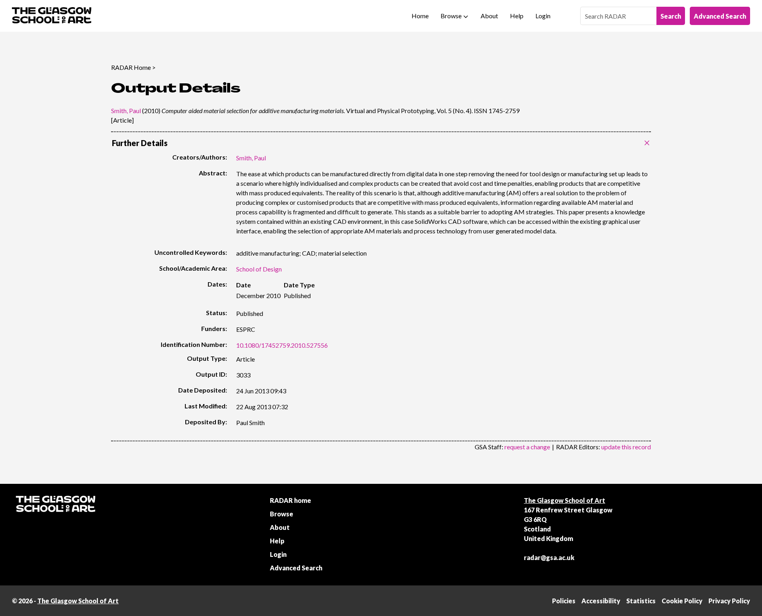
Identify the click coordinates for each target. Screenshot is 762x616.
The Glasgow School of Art (564, 500)
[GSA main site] (51, 16)
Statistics (641, 600)
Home (420, 15)
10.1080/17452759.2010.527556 (282, 345)
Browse (451, 15)
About (489, 15)
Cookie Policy (682, 600)
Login (542, 15)
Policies (563, 600)
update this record (626, 446)
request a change (527, 446)
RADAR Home (131, 67)
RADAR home (290, 500)
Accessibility (600, 600)
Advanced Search (720, 16)
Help (516, 15)
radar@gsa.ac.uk (549, 557)
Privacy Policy (729, 600)
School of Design (259, 269)
